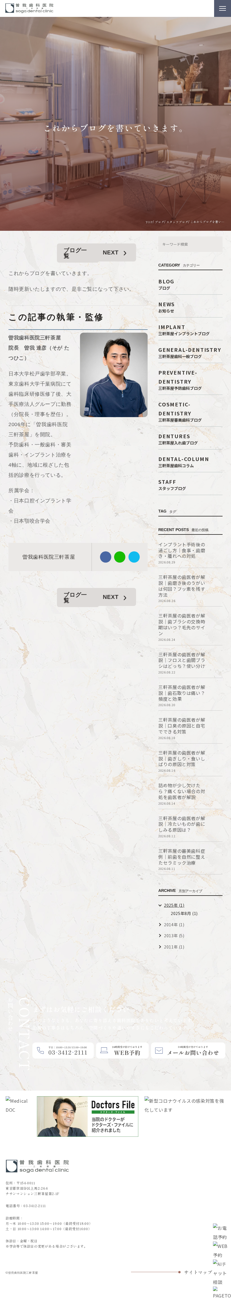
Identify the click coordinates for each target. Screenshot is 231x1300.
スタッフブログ (177, 222)
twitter (134, 557)
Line (119, 557)
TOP (149, 222)
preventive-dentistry (180, 379)
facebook (105, 557)
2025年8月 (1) (184, 913)
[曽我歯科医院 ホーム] (29, 8)
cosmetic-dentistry (180, 411)
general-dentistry (189, 352)
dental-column (183, 461)
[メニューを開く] (222, 8)
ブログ (159, 222)
